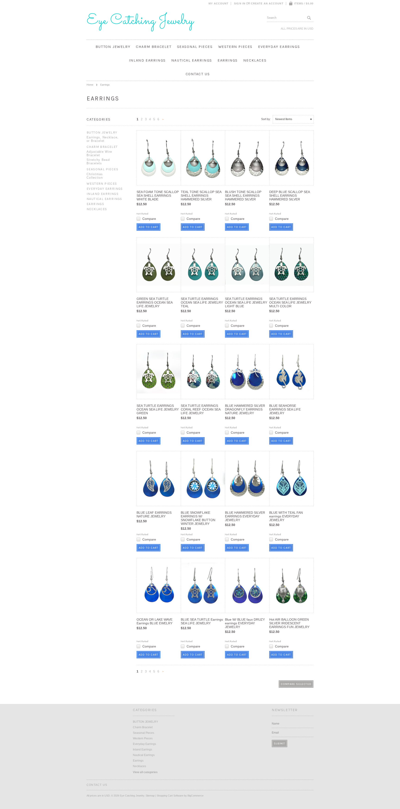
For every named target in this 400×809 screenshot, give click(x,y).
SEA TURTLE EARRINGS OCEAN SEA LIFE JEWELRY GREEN (158, 409)
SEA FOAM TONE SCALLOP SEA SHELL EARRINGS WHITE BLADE (158, 195)
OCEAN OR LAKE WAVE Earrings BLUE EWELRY (154, 621)
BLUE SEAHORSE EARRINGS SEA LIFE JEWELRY (285, 409)
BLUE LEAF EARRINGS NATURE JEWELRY (154, 514)
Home (90, 84)
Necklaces (254, 60)
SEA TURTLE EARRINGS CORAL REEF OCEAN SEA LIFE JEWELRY (200, 409)
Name (275, 723)
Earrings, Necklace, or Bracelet (103, 139)
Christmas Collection (95, 175)
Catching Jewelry (140, 20)
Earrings (228, 60)
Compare (149, 219)
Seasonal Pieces (195, 46)
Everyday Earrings (279, 46)
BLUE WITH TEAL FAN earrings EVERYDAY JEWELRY (286, 516)
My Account (218, 3)
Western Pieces (235, 46)
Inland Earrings (147, 60)
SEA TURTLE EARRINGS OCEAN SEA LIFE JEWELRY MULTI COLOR (290, 302)
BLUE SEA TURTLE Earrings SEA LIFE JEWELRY (202, 621)
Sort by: (266, 119)
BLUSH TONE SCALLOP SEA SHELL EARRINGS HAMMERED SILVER (243, 195)
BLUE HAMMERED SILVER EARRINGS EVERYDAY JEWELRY (245, 516)
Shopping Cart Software (170, 795)
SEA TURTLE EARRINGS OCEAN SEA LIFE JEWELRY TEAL (202, 302)
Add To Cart (148, 227)
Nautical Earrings (191, 60)
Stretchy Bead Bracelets (98, 161)
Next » (163, 120)
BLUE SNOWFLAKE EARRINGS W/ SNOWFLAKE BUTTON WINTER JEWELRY (198, 518)
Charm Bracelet (153, 46)
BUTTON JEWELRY (113, 46)
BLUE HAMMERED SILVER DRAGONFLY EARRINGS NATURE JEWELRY (245, 409)
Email (275, 732)
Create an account (267, 3)
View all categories (145, 772)
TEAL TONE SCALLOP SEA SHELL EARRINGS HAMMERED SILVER (201, 195)
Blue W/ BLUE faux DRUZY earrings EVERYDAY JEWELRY (245, 623)
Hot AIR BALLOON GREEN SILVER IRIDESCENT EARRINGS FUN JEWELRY (289, 623)
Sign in (239, 3)
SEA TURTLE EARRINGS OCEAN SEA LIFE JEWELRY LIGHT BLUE (246, 302)
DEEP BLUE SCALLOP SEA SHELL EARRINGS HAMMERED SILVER (289, 195)
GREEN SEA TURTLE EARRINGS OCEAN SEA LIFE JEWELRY (154, 302)
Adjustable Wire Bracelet (99, 153)
